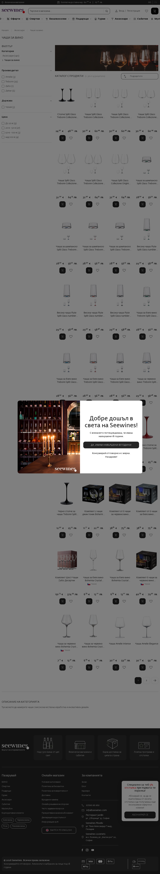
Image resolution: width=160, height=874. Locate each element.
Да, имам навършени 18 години (111, 445)
